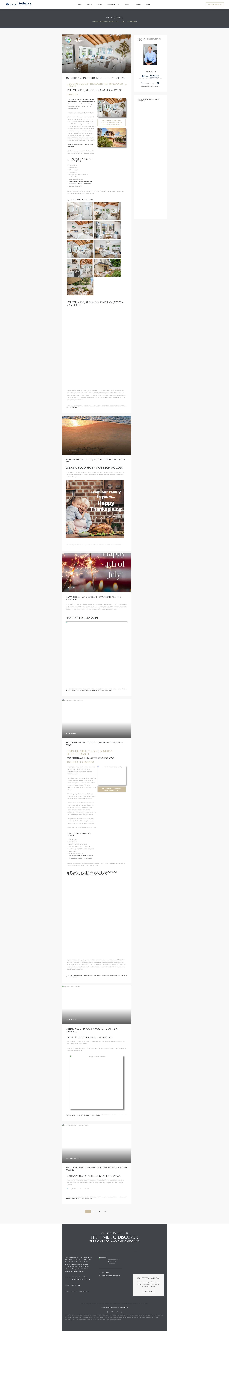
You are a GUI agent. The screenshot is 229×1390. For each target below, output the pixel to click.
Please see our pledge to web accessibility (114, 1307)
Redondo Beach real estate (101, 406)
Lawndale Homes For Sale (84, 472)
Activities (70, 545)
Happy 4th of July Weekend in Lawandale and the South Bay (93, 598)
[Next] (105, 1211)
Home (80, 4)
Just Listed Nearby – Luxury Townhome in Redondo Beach (94, 744)
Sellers (128, 4)
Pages (138, 4)
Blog (148, 4)
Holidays (76, 545)
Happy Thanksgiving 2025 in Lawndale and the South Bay (95, 461)
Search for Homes (94, 4)
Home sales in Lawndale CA (81, 689)
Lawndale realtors (76, 690)
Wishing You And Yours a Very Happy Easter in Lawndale (92, 1030)
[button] (215, 4)
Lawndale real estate (114, 1114)
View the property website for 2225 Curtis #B (82, 827)
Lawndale (89, 545)
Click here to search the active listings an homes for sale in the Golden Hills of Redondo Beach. (81, 106)
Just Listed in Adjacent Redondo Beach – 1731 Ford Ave (95, 78)
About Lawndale (113, 4)
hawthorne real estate (74, 1197)
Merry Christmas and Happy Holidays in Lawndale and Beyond (96, 1169)
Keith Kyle (70, 406)
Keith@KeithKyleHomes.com (150, 86)
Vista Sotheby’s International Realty (102, 1048)
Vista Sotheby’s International (85, 604)
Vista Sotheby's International (118, 406)
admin (75, 407)
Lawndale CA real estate (110, 689)
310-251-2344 (147, 84)
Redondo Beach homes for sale (83, 406)
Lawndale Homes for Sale (103, 604)
